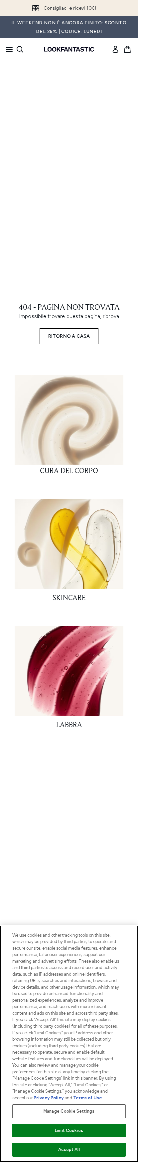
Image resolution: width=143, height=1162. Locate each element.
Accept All (68, 1149)
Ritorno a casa (69, 336)
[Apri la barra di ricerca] (20, 49)
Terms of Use (87, 1097)
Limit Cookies (69, 1130)
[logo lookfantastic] (69, 49)
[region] (69, 1043)
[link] (115, 49)
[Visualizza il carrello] (127, 49)
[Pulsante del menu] (7, 49)
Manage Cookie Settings (69, 1111)
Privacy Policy (49, 1097)
